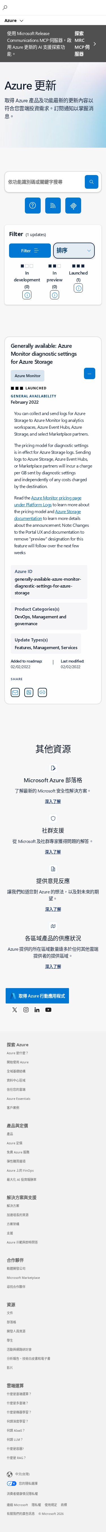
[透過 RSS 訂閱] (53, 206)
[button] (33, 206)
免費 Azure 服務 (18, 1152)
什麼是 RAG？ (16, 1458)
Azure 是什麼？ (18, 1053)
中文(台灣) (22, 1474)
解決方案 (13, 1206)
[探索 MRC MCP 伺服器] (73, 206)
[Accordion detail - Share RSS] (28, 692)
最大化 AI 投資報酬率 (21, 1179)
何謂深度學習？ (18, 1421)
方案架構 (13, 1224)
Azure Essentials (18, 1098)
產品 (10, 1134)
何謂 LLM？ (15, 1439)
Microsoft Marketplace (23, 1277)
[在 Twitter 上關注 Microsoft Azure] (14, 1009)
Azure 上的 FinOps (20, 1170)
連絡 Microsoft (17, 1505)
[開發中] (27, 295)
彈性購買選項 (16, 1161)
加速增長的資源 (18, 1215)
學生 (10, 1340)
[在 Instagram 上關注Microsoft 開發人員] (26, 1009)
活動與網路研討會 (19, 1349)
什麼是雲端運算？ (19, 1394)
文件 (10, 1313)
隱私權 (36, 1505)
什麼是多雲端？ (18, 1403)
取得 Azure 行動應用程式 (42, 996)
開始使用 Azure (18, 1062)
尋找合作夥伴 (16, 1287)
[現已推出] (78, 288)
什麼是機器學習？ (19, 1412)
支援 (10, 1233)
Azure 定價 (14, 1143)
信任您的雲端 (16, 1089)
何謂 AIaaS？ (16, 1430)
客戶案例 (13, 1108)
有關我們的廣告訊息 (21, 1513)
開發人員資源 (16, 1331)
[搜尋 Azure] (5, 7)
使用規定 (51, 1505)
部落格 (11, 1322)
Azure (11, 20)
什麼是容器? (15, 1448)
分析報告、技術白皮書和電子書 (28, 1358)
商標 (64, 1505)
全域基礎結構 (16, 1071)
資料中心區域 (16, 1080)
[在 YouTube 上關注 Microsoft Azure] (48, 1009)
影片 (10, 1368)
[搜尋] (91, 182)
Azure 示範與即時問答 (22, 1242)
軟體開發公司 (16, 1268)
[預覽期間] (54, 295)
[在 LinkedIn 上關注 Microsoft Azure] (37, 1009)
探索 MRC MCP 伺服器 (82, 43)
